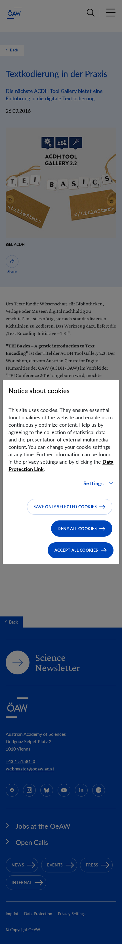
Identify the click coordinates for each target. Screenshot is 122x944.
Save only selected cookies (65, 506)
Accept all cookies (76, 550)
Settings (93, 483)
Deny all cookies (77, 528)
